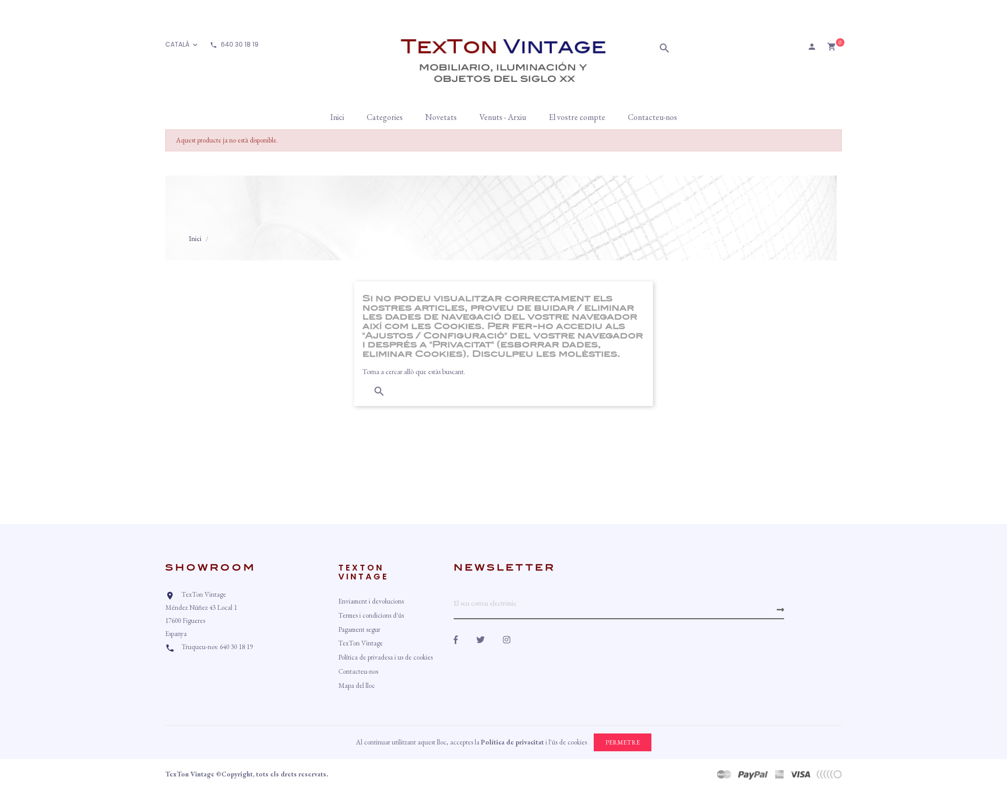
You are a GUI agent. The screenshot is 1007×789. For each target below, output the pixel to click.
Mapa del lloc (356, 685)
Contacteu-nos (358, 671)
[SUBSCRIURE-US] (780, 610)
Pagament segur (359, 629)
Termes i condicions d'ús (371, 615)
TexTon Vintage (360, 643)
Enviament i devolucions (371, 601)
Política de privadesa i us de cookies (385, 657)
